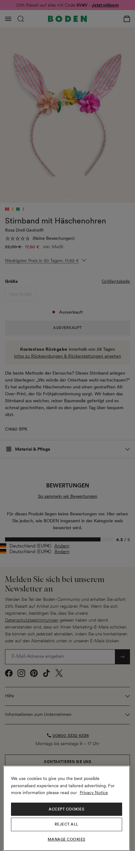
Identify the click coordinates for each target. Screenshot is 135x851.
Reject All (66, 824)
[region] (66, 808)
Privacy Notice (94, 792)
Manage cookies (66, 839)
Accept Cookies (66, 809)
